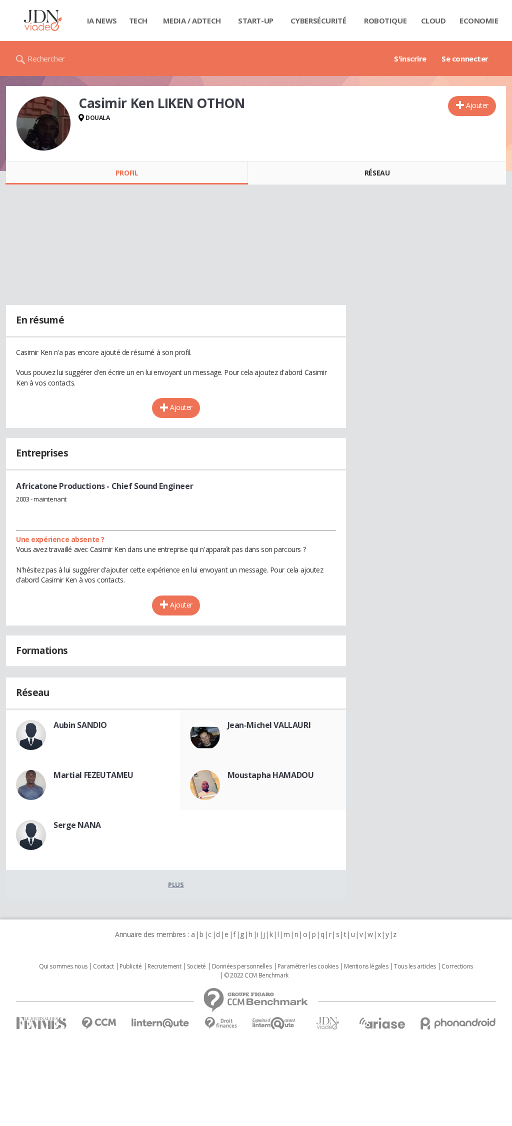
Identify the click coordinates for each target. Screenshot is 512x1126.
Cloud (433, 21)
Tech (138, 21)
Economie (479, 21)
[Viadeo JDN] (327, 1023)
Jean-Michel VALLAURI (269, 725)
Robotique (385, 21)
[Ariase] (382, 1023)
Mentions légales (366, 966)
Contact (103, 966)
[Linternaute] (161, 1023)
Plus (176, 884)
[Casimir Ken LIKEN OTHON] (43, 123)
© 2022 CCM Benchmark (256, 975)
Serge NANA (77, 825)
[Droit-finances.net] (220, 1023)
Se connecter (465, 59)
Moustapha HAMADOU (271, 775)
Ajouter (477, 105)
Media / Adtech (192, 21)
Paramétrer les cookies (308, 966)
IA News (102, 21)
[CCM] (99, 1023)
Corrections (457, 966)
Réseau (377, 173)
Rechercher (46, 59)
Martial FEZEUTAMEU (93, 775)
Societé (196, 966)
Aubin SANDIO (80, 725)
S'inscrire (410, 59)
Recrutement (164, 966)
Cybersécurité (318, 21)
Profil (127, 173)
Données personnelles (242, 966)
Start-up (256, 21)
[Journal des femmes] (41, 1023)
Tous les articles (415, 966)
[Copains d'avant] (274, 1023)
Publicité (131, 966)
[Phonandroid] (458, 1023)
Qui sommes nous (63, 966)
